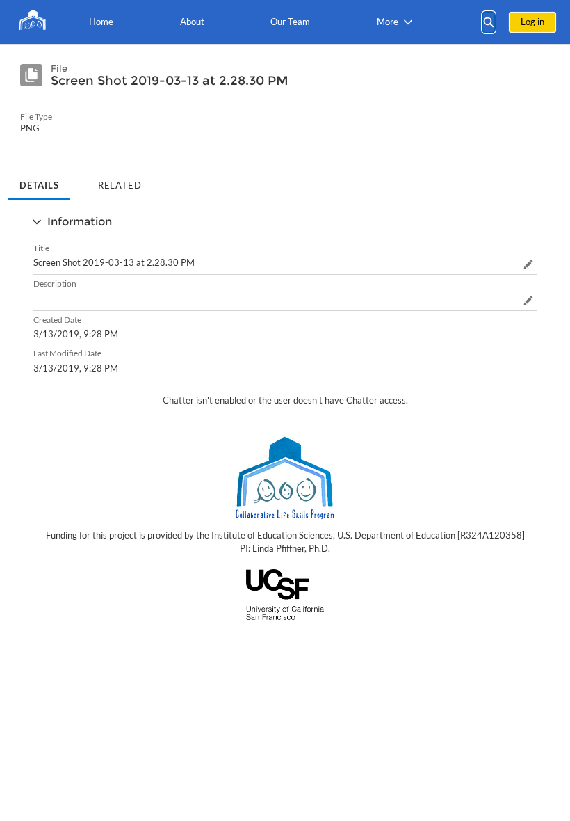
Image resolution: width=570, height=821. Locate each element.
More (387, 21)
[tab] (39, 181)
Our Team (290, 21)
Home (101, 21)
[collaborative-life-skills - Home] (31, 22)
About (192, 21)
